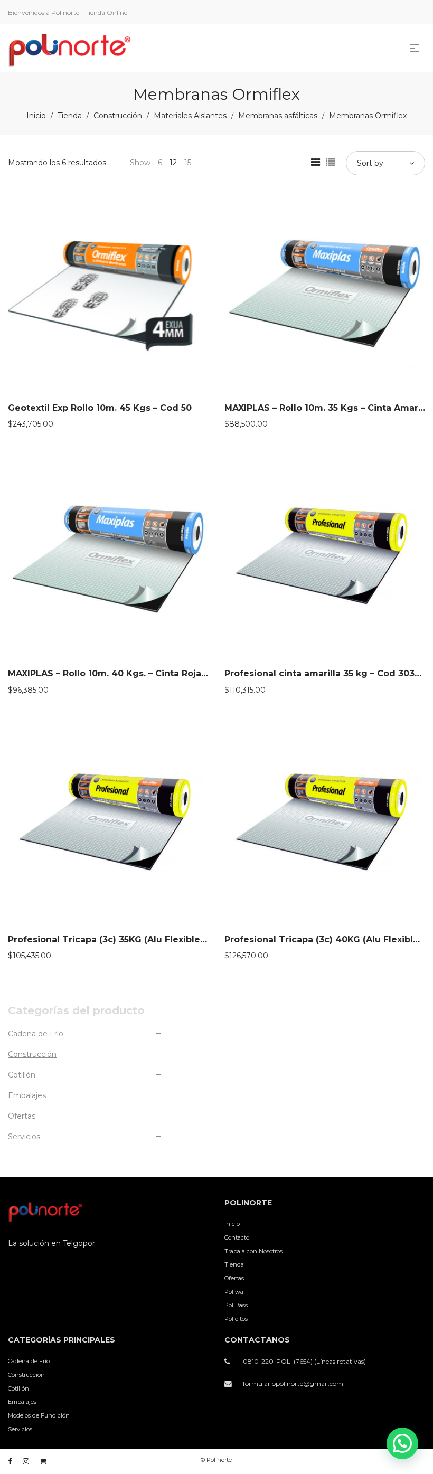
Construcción (117, 115)
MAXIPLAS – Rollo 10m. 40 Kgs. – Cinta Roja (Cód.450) (128, 673)
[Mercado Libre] (43, 1461)
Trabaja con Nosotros (253, 1251)
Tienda (70, 115)
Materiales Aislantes (190, 115)
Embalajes (27, 1095)
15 (187, 162)
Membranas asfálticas (277, 115)
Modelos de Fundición (39, 1415)
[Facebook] (10, 1461)
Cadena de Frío (35, 1033)
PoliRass (236, 1305)
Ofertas (21, 1116)
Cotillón (21, 1075)
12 (173, 162)
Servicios (24, 1136)
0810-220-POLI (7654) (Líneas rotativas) (304, 1361)
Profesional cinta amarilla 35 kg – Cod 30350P (327, 673)
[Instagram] (26, 1461)
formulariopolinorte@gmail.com (293, 1383)
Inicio (36, 115)
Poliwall (235, 1292)
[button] (402, 1443)
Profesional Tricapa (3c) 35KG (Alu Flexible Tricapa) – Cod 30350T (156, 939)
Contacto (236, 1237)
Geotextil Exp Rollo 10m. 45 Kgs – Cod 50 (100, 408)
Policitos (236, 1318)
